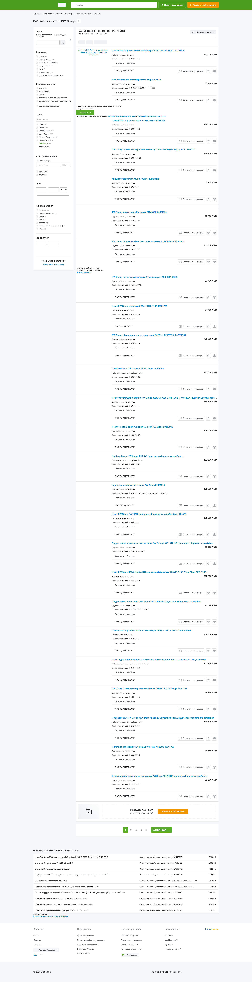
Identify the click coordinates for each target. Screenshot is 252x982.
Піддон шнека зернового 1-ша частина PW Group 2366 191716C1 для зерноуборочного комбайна (162, 543)
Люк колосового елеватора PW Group (51, 881)
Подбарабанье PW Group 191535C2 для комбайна (138, 369)
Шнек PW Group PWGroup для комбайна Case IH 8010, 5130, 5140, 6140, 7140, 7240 (71, 857)
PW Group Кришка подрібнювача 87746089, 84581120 (139, 212)
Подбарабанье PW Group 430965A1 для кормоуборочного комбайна (147, 456)
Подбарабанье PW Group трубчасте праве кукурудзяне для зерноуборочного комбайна (72, 875)
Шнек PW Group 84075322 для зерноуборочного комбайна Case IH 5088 (149, 514)
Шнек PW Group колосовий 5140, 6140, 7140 (54, 863)
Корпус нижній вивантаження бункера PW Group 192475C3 (142, 427)
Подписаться (85, 112)
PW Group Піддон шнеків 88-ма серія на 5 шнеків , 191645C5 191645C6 (148, 241)
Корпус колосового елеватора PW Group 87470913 (138, 485)
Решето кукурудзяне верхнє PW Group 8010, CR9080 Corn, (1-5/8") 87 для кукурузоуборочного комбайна (80, 893)
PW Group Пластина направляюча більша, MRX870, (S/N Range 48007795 (149, 689)
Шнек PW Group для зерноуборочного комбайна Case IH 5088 (62, 898)
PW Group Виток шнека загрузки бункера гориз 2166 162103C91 (145, 277)
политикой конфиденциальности (122, 116)
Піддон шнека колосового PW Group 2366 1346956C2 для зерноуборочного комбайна (156, 601)
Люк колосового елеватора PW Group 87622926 (136, 80)
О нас (35, 936)
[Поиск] (73, 5)
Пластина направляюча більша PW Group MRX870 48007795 (143, 747)
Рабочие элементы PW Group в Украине (50, 916)
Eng (35, 955)
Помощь (37, 940)
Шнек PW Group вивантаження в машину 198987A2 (138, 121)
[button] (208, 71)
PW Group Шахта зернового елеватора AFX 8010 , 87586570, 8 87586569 (149, 335)
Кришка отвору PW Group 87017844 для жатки (135, 179)
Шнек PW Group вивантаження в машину (52, 869)
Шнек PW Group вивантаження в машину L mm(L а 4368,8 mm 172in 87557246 (151, 631)
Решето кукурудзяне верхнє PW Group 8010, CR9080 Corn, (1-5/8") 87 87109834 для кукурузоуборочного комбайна (171, 398)
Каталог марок (83, 953)
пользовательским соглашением (152, 116)
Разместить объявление (173, 811)
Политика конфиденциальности (90, 940)
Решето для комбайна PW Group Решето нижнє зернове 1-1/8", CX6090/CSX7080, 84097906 (159, 660)
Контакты (37, 944)
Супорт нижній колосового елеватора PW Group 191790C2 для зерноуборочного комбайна (159, 776)
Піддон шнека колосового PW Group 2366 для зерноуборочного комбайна (67, 887)
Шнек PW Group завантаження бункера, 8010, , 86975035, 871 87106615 (148, 51)
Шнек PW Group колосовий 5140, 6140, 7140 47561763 (139, 306)
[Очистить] (70, 40)
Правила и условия (85, 936)
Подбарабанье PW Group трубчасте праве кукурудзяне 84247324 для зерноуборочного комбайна (163, 718)
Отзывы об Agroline (85, 949)
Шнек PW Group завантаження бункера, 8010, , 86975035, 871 (62, 910)
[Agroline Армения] (43, 5)
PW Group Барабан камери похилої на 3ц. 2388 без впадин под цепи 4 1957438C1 (154, 150)
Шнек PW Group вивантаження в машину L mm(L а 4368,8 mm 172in (64, 904)
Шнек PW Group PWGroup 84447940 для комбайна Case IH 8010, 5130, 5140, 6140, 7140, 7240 (159, 572)
